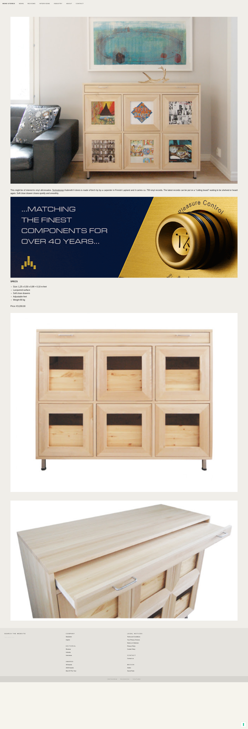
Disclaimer (69, 636)
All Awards (69, 664)
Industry (68, 652)
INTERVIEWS (44, 3)
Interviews (69, 655)
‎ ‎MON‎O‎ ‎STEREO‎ (8, 3)
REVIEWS (31, 3)
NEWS (21, 3)
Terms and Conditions (133, 636)
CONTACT (80, 3)
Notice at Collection (133, 643)
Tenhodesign (58, 190)
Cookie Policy (131, 649)
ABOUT (69, 3)
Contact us (130, 658)
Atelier (129, 667)
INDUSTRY (58, 3)
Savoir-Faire (130, 671)
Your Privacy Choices (133, 640)
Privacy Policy (131, 646)
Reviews (68, 649)
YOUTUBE (137, 679)
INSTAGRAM (112, 679)
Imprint (68, 640)
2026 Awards (70, 667)
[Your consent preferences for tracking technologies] (243, 724)
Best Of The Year (71, 671)
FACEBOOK (124, 679)
